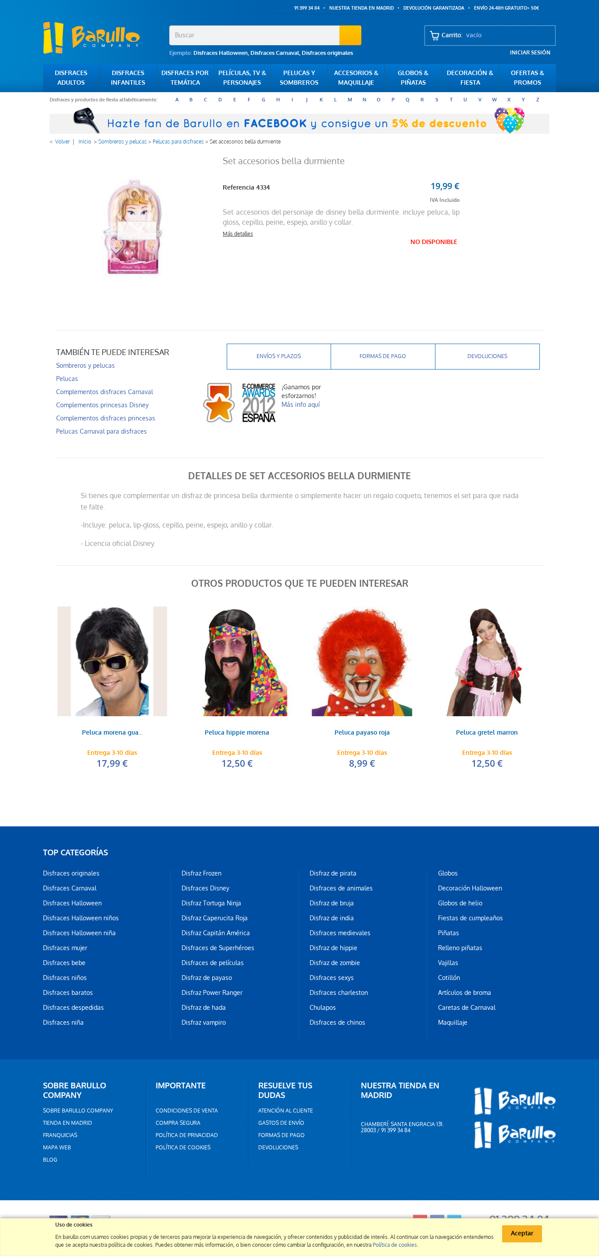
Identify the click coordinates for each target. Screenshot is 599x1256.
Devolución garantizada (433, 8)
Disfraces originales (327, 53)
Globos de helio (460, 903)
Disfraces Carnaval (274, 53)
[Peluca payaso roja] (362, 661)
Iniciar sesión (530, 52)
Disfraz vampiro (204, 1022)
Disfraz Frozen (201, 873)
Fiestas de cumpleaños (470, 918)
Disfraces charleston (339, 992)
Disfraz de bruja (332, 903)
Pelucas (67, 378)
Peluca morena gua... (112, 733)
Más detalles (238, 233)
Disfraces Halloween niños (81, 918)
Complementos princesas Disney (102, 405)
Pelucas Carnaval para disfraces (101, 431)
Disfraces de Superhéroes (218, 948)
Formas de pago (383, 356)
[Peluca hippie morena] (237, 661)
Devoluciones (487, 356)
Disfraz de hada (204, 1007)
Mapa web (57, 1147)
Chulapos (323, 1007)
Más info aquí (301, 404)
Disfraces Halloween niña (79, 933)
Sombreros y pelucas (122, 141)
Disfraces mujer (65, 948)
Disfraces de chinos (337, 1022)
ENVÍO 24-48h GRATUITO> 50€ (506, 8)
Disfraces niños (65, 977)
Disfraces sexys (332, 977)
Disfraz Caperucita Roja (215, 918)
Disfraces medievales (340, 933)
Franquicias (60, 1135)
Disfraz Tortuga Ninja (211, 903)
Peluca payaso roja (362, 733)
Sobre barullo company (78, 1110)
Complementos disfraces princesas (105, 418)
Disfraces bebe (64, 962)
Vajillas (448, 962)
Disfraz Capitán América (216, 933)
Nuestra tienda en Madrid (361, 8)
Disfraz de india (332, 918)
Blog (50, 1159)
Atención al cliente (285, 1110)
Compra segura (178, 1123)
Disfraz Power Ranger (212, 992)
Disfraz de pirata (333, 873)
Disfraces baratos (68, 992)
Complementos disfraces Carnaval (104, 392)
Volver (62, 141)
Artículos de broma (464, 992)
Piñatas (448, 933)
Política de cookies (183, 1147)
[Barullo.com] (103, 37)
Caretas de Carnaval (467, 1007)
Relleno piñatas (460, 948)
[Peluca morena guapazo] (112, 661)
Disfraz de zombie (335, 962)
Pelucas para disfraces (178, 141)
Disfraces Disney (205, 888)
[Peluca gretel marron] (487, 661)
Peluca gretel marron (487, 733)
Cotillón (449, 977)
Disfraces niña (63, 1022)
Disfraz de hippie (333, 948)
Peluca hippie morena (237, 733)
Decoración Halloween (470, 888)
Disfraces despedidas (73, 1007)
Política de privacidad (187, 1135)
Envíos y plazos (279, 356)
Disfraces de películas (213, 962)
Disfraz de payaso (207, 977)
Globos (448, 873)
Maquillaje (452, 1022)
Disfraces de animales (341, 888)
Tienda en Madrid (67, 1123)
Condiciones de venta (187, 1110)
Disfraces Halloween (220, 53)
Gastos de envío (281, 1123)
